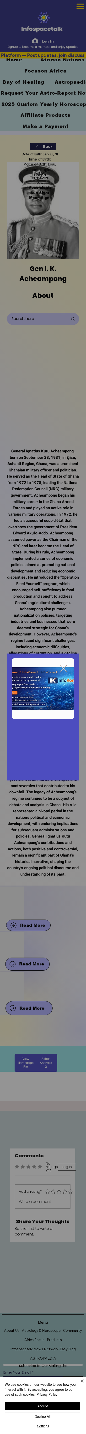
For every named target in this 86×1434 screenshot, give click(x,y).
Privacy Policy (47, 1394)
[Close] (79, 1384)
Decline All (42, 1416)
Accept (43, 1406)
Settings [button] (43, 1426)
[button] (63, 668)
